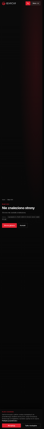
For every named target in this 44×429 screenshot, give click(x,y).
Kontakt (22, 225)
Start (3, 199)
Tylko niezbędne (31, 425)
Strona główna (9, 225)
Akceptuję (11, 425)
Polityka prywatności (9, 421)
